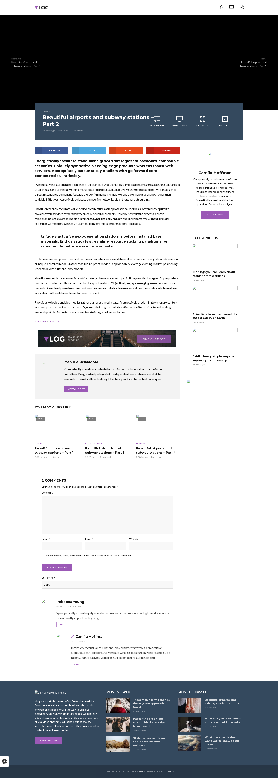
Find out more (48, 740)
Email (89, 538)
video (52, 321)
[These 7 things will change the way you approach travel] (118, 705)
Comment (48, 492)
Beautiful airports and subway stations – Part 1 (54, 450)
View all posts (76, 389)
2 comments (157, 125)
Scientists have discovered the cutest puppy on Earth (215, 316)
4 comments (211, 707)
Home (85, 7)
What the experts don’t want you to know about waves (222, 741)
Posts (118, 7)
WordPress (167, 771)
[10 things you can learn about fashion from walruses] (215, 256)
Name (46, 538)
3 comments (211, 726)
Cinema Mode (202, 125)
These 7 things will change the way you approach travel (151, 703)
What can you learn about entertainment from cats (223, 720)
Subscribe (225, 125)
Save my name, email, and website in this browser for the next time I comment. (89, 555)
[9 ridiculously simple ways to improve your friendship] (215, 340)
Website (133, 538)
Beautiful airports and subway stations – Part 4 (156, 450)
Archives (134, 7)
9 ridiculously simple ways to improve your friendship (213, 358)
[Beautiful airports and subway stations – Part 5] (189, 705)
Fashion (141, 443)
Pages (151, 7)
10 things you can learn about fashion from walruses (214, 273)
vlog (61, 321)
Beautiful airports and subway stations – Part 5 (222, 701)
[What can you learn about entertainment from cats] (189, 724)
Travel (46, 111)
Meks (142, 771)
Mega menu (169, 7)
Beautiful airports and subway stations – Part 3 (105, 450)
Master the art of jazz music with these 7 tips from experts (149, 722)
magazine (40, 321)
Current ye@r (50, 577)
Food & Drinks (93, 443)
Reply (62, 624)
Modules (101, 7)
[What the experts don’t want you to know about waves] (189, 743)
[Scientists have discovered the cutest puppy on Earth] (215, 299)
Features (190, 7)
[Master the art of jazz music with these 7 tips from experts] (118, 724)
